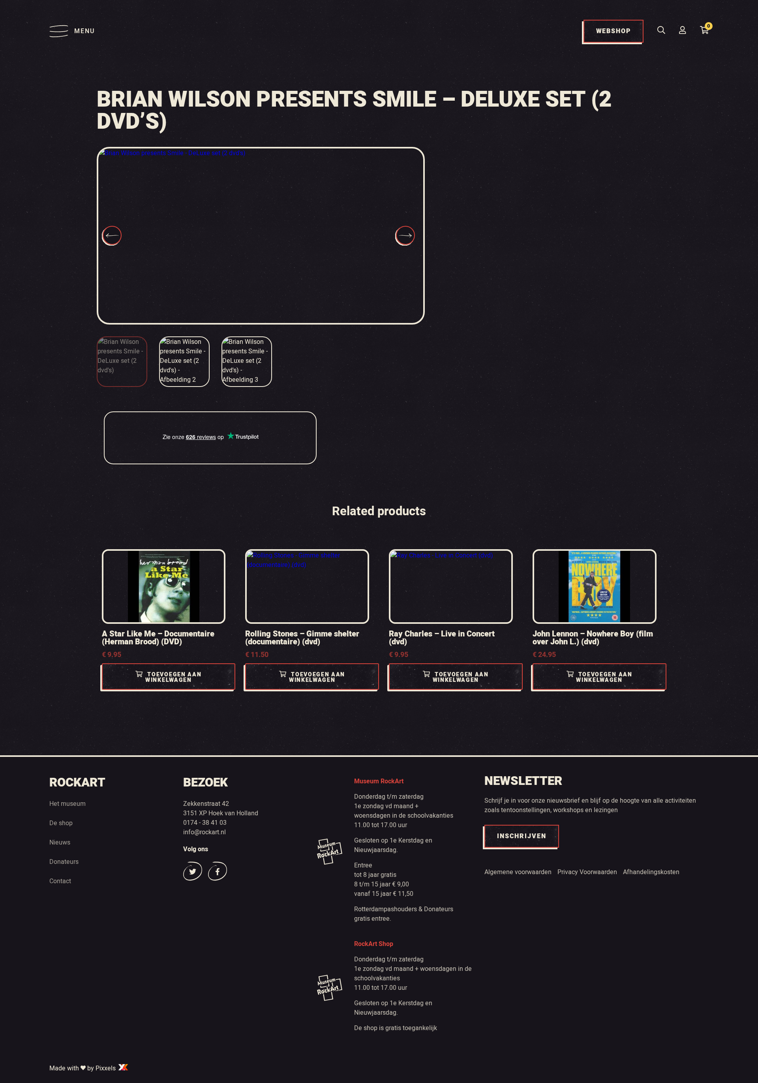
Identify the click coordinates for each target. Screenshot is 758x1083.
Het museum (67, 804)
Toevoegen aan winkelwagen (173, 677)
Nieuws (59, 842)
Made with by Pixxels (83, 1068)
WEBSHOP (613, 31)
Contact (60, 881)
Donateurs (64, 862)
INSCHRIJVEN (521, 836)
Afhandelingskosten (651, 872)
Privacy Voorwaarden (587, 872)
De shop (61, 823)
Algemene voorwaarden (518, 872)
